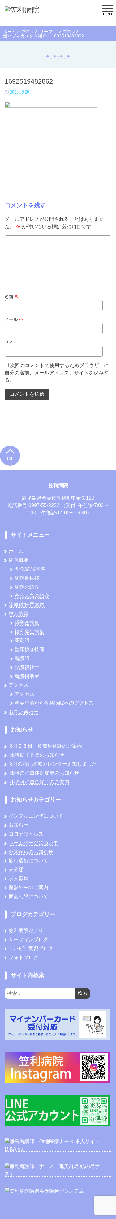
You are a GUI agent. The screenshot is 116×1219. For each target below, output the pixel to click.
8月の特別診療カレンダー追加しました (53, 764)
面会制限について (28, 896)
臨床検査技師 (29, 649)
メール (14, 319)
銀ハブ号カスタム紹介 (24, 36)
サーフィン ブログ (57, 31)
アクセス (18, 685)
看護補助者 (27, 676)
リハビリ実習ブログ (31, 948)
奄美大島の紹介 (32, 595)
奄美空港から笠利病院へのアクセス (54, 703)
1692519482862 (68, 36)
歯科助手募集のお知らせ (37, 755)
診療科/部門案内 (27, 604)
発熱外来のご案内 (28, 887)
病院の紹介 (27, 587)
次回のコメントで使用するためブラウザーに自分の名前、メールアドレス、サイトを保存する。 (57, 373)
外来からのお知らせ (31, 851)
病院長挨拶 (27, 578)
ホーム (9, 31)
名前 (12, 296)
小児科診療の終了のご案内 (39, 781)
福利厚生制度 (29, 631)
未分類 (16, 869)
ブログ (27, 31)
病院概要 (18, 560)
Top (10, 458)
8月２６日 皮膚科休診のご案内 (46, 746)
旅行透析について (28, 860)
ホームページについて (33, 842)
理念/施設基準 (30, 569)
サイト (11, 342)
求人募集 (18, 878)
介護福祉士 (27, 667)
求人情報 (18, 613)
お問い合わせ (23, 711)
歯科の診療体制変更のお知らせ (44, 773)
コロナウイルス (26, 834)
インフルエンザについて (36, 816)
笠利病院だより (26, 930)
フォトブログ (23, 957)
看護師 (22, 658)
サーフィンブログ (28, 939)
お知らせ (18, 825)
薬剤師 (22, 640)
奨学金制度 (27, 622)
